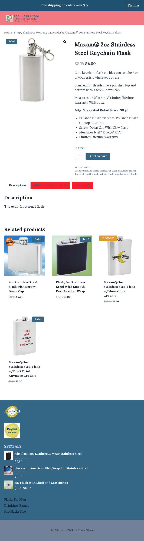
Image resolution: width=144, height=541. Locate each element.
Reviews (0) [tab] (82, 185)
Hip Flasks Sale (15, 511)
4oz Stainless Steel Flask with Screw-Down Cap (23, 286)
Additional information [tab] (50, 185)
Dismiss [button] (133, 5)
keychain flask (105, 174)
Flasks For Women (110, 170)
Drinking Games (16, 506)
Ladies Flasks (128, 170)
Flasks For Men (15, 500)
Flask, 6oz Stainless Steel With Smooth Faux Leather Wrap (71, 286)
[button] (65, 42)
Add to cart (98, 156)
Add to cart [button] (18, 307)
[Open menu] (136, 18)
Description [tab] (17, 185)
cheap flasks (89, 174)
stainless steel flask (125, 174)
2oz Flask (93, 170)
